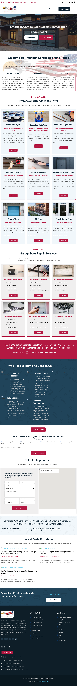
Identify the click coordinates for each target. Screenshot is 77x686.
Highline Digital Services (43, 681)
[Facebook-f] (5, 639)
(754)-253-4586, (36, 528)
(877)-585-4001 (51, 352)
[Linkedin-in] (7, 639)
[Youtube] (13, 639)
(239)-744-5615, (46, 530)
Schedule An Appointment (10, 528)
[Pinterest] (16, 639)
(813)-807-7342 (56, 530)
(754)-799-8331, (36, 530)
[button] (49, 9)
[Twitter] (10, 639)
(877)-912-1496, (56, 528)
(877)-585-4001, (47, 528)
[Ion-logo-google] (2, 639)
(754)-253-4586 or (38, 352)
